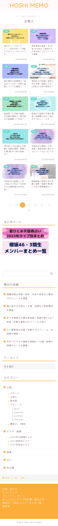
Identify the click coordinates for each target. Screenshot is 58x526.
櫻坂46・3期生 (18, 423)
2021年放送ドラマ (20, 444)
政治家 (13, 400)
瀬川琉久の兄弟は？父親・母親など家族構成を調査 (30, 308)
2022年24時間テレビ (21, 437)
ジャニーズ (16, 404)
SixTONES (18, 416)
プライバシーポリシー (14, 496)
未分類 (10, 467)
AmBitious (19, 419)
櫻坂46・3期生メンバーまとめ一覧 (22, 502)
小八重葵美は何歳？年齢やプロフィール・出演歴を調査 (30, 331)
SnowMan (18, 412)
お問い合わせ (9, 489)
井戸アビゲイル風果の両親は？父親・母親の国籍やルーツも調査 (30, 343)
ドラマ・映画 (14, 431)
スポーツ (14, 393)
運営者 (6, 506)
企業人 (13, 396)
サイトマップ (9, 492)
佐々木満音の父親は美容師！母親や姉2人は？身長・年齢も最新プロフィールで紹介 (30, 319)
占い (9, 460)
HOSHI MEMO (29, 5)
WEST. (17, 409)
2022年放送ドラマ (20, 440)
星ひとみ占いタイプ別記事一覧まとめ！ (24, 499)
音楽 (9, 452)
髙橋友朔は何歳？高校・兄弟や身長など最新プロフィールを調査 (30, 296)
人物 (9, 387)
